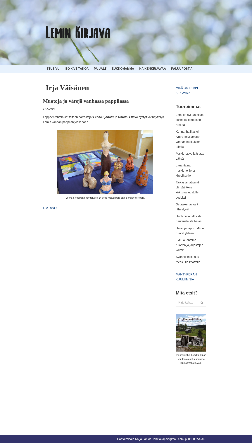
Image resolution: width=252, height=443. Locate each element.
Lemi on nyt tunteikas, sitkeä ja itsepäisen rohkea (190, 119)
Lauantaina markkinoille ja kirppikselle (185, 170)
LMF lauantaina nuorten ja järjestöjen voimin (189, 245)
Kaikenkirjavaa (152, 68)
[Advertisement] (203, 395)
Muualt (100, 68)
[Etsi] (202, 302)
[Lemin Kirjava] (78, 32)
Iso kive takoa (77, 68)
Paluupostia (182, 68)
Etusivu (53, 68)
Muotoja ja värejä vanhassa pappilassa (86, 101)
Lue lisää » (50, 207)
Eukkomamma (123, 68)
